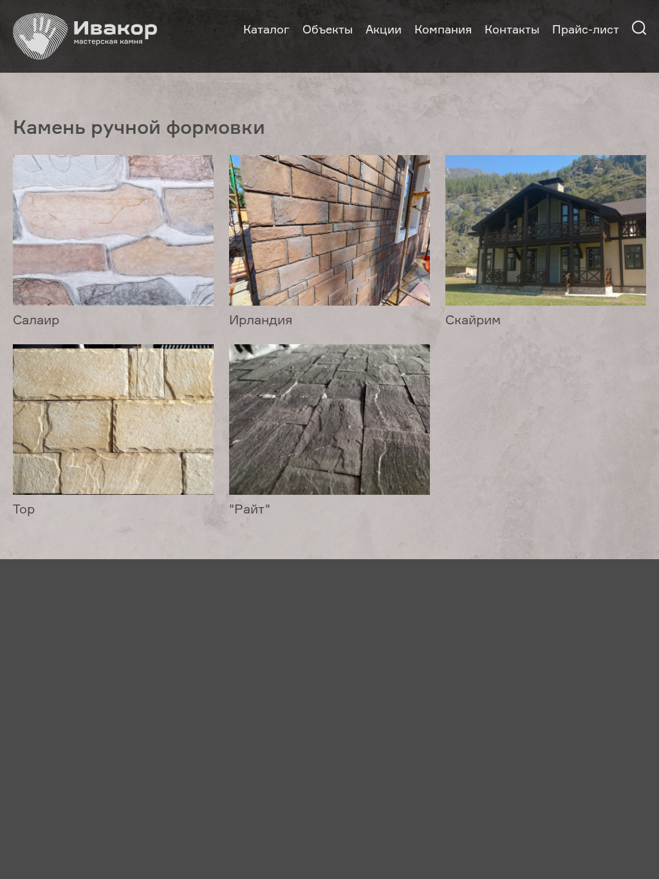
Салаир (36, 319)
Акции (384, 29)
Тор (24, 509)
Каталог (266, 29)
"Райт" (249, 509)
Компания (443, 29)
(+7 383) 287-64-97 (170, 669)
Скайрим (473, 319)
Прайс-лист (585, 29)
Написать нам (53, 694)
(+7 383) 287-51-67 (63, 669)
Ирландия (261, 319)
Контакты (512, 29)
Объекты (327, 29)
